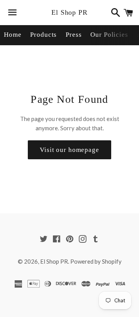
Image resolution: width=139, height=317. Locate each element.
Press (73, 34)
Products (43, 34)
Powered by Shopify (96, 261)
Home (12, 34)
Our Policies (109, 34)
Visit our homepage (69, 149)
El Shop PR (69, 12)
